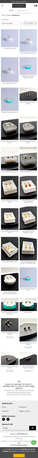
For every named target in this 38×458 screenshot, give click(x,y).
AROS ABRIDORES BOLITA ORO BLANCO (10, 292)
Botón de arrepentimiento (19, 445)
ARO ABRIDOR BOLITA (10, 83)
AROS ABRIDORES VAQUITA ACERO (28, 367)
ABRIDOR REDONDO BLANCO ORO (28, 76)
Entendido (19, 455)
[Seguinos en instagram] (3, 419)
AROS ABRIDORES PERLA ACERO (28, 102)
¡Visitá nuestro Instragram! (19, 1)
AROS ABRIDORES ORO (9, 261)
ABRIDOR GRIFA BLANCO (10, 112)
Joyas (9, 15)
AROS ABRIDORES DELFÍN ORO (10, 231)
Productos (22, 407)
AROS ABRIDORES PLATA (10, 171)
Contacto (5, 411)
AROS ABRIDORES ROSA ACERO (10, 367)
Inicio (3, 15)
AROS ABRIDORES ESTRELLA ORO (28, 231)
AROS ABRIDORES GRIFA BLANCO (10, 313)
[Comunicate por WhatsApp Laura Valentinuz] (33, 442)
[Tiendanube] (19, 434)
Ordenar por (5, 19)
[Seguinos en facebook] (8, 419)
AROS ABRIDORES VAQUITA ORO (28, 201)
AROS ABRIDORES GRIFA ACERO (10, 333)
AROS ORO (28, 312)
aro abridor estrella (28, 53)
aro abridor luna (9, 48)
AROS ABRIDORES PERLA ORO (10, 201)
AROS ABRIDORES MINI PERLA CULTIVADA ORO (28, 262)
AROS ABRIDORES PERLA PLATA (10, 141)
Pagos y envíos (24, 411)
